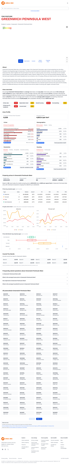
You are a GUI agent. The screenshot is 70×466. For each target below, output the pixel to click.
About (62, 442)
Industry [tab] (11, 149)
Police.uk (11, 425)
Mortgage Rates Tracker (44, 444)
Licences (20, 458)
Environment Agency (34, 425)
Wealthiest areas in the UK (35, 451)
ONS (19, 425)
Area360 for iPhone (53, 445)
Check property (25, 442)
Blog (61, 440)
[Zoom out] (67, 60)
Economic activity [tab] (24, 149)
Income (33, 61)
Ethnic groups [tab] (39, 125)
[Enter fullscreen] (67, 27)
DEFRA (39, 425)
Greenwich (14, 24)
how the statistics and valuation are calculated (18, 427)
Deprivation (27, 61)
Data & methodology (63, 447)
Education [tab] (5, 149)
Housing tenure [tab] (39, 149)
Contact (62, 444)
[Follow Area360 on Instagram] (5, 449)
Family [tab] (50, 125)
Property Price (48, 61)
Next (39, 419)
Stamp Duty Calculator (43, 448)
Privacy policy (4, 458)
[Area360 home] (7, 3)
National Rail (51, 425)
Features (24, 444)
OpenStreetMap (44, 425)
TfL (48, 425)
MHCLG (27, 425)
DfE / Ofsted (15, 425)
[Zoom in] (67, 58)
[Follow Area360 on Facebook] (2, 449)
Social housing (40, 61)
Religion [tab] (46, 125)
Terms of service (12, 458)
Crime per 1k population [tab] (8, 125)
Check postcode (25, 440)
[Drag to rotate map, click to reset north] (67, 62)
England (3, 24)
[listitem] (10, 295)
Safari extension (54, 442)
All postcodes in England (25, 447)
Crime (20, 61)
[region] (35, 44)
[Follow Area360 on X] (8, 449)
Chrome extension (55, 440)
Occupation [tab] (16, 149)
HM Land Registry (5, 425)
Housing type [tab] (47, 149)
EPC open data (23, 425)
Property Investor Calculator (45, 441)
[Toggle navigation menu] (67, 3)
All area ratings (34, 440)
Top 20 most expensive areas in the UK (35, 444)
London (9, 24)
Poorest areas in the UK (35, 448)
